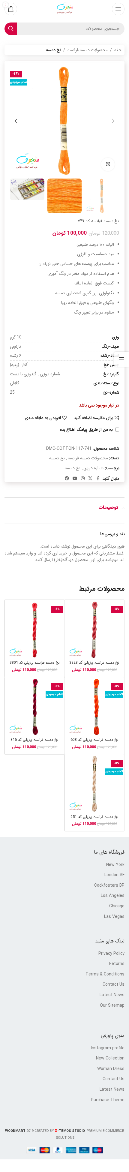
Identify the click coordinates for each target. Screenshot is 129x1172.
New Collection (110, 1059)
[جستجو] (10, 29)
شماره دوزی (93, 468)
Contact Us (113, 985)
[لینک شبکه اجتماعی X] (90, 478)
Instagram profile (107, 1048)
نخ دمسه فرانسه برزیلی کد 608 (94, 740)
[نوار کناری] (121, 359)
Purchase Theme (107, 1100)
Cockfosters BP (109, 886)
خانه (118, 50)
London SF (114, 875)
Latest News (112, 995)
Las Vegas (114, 917)
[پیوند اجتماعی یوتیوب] (75, 478)
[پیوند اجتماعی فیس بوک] (97, 478)
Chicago (116, 906)
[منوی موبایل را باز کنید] (118, 9)
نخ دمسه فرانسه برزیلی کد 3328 (94, 663)
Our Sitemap (112, 1006)
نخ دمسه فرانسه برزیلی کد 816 (34, 740)
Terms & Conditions (105, 975)
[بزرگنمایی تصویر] (108, 164)
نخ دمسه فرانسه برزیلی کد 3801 (35, 663)
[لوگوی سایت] (64, 9)
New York (115, 865)
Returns (116, 964)
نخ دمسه (53, 50)
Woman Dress (110, 1069)
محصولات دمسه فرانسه (88, 50)
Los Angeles (112, 896)
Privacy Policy (111, 954)
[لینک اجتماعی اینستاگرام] (82, 478)
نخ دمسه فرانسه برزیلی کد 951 (94, 817)
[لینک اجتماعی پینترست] (67, 478)
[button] (113, 121)
